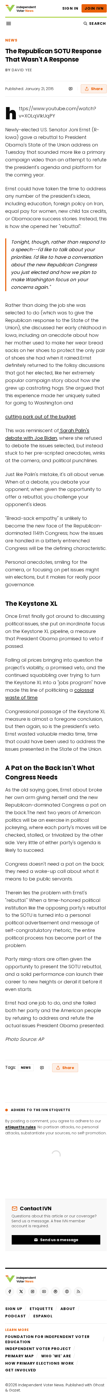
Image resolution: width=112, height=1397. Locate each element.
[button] (13, 1308)
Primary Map (19, 1356)
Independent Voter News (41, 1385)
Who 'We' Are (56, 1356)
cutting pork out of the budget (40, 416)
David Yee (22, 70)
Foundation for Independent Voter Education (47, 1339)
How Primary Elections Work (39, 1363)
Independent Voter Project (38, 1348)
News (11, 40)
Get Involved (20, 1370)
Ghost (98, 1385)
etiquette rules (20, 1127)
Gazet (14, 1390)
